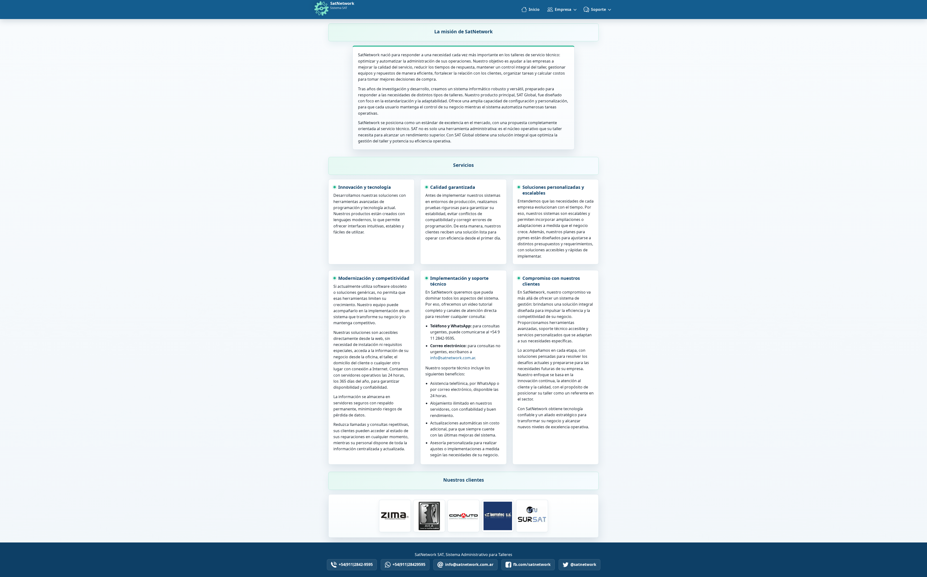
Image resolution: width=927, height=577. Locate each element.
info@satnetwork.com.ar (452, 357)
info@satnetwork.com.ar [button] (469, 564)
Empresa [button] (563, 9)
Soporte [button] (598, 9)
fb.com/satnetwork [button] (532, 564)
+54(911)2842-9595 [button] (356, 564)
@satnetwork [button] (583, 564)
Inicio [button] (534, 9)
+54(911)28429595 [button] (409, 564)
